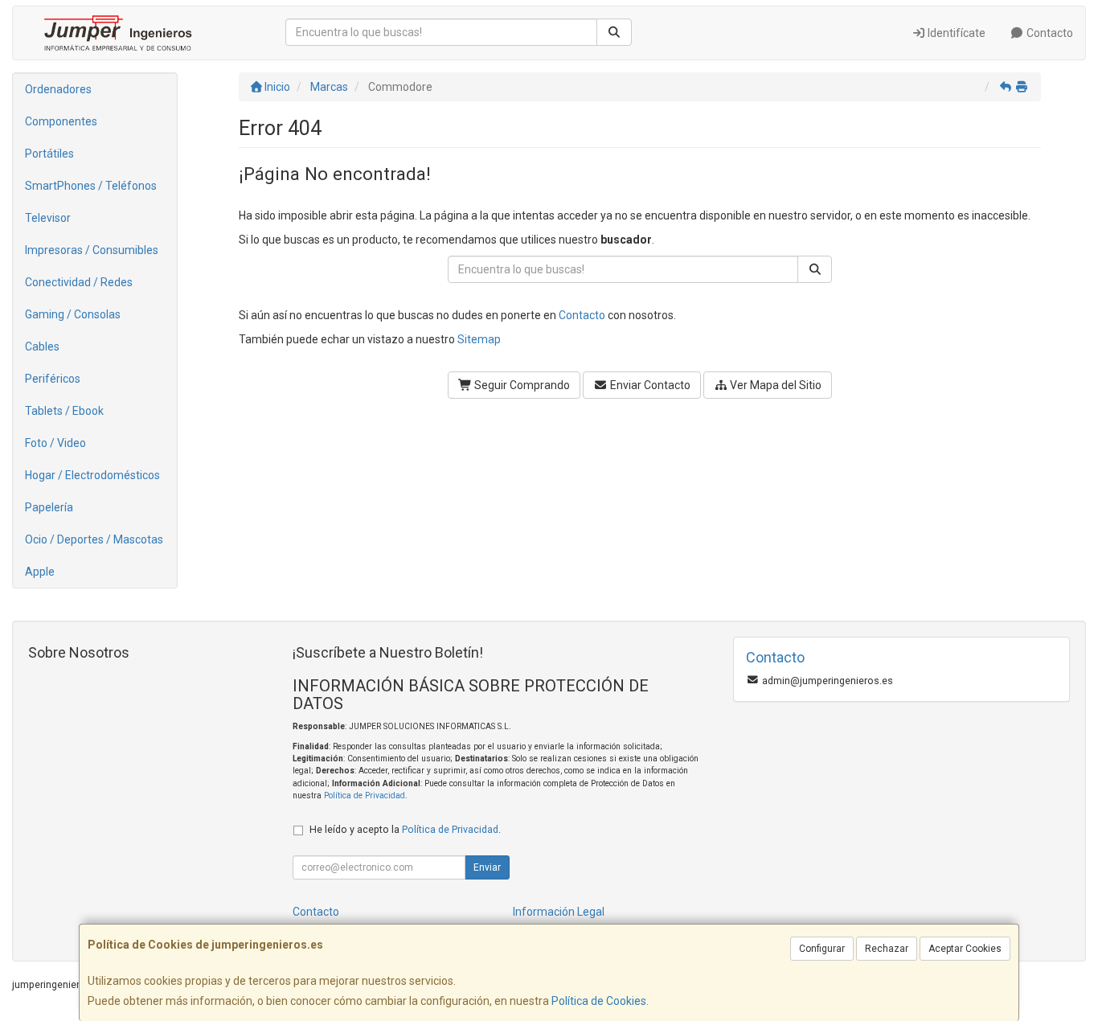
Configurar (822, 948)
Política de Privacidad (364, 795)
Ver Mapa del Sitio (774, 385)
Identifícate (955, 33)
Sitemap (479, 339)
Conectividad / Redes (79, 282)
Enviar (487, 867)
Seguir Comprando (521, 385)
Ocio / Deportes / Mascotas (94, 539)
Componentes (61, 121)
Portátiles (49, 153)
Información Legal (558, 911)
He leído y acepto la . (405, 829)
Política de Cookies (598, 1000)
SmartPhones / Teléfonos (91, 185)
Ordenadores (58, 89)
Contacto (1048, 33)
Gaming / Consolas (73, 314)
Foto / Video (55, 443)
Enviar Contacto (649, 385)
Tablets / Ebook (64, 410)
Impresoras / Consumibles (91, 250)
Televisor (48, 217)
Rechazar (886, 948)
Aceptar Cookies (965, 948)
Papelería (49, 507)
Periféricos (52, 378)
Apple (40, 571)
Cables (42, 346)
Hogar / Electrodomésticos (92, 475)
